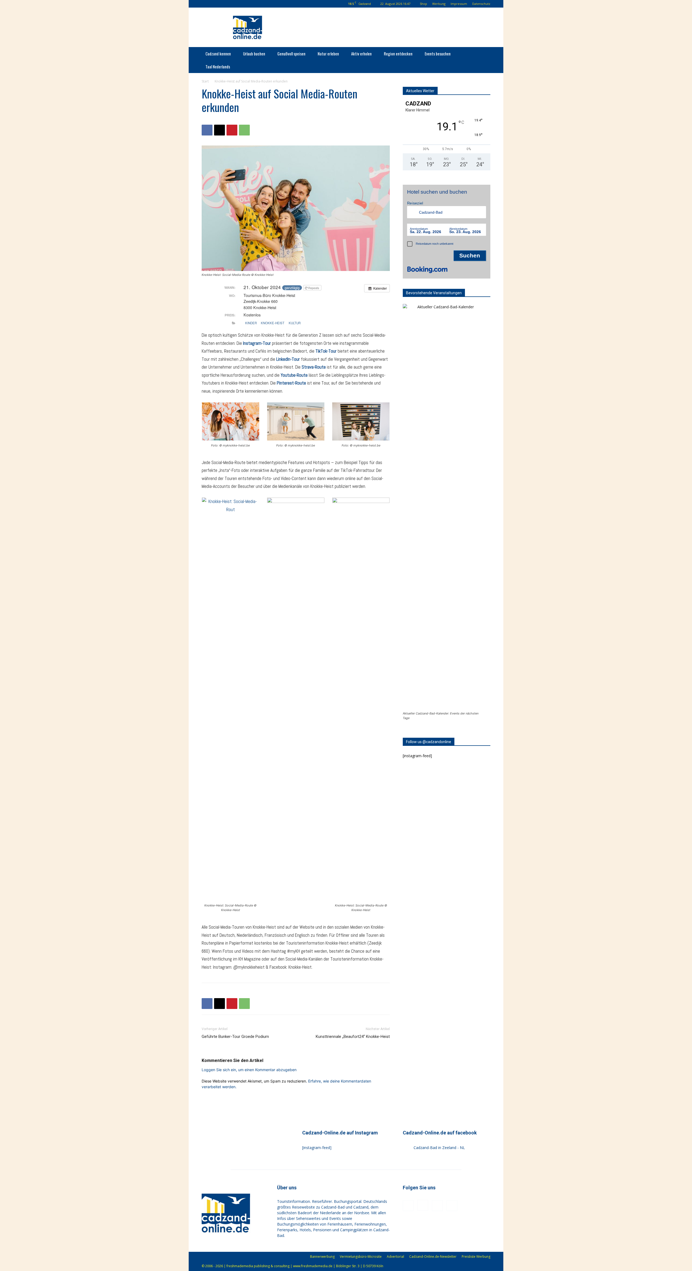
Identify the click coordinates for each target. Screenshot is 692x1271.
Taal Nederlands (217, 66)
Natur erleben (328, 54)
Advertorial (395, 1256)
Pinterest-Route (291, 383)
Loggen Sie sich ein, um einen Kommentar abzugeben (249, 1069)
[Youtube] (241, 4)
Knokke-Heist (272, 323)
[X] (219, 130)
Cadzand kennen (218, 54)
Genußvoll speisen (291, 54)
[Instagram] (223, 4)
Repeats (313, 288)
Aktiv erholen (361, 54)
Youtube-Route (294, 375)
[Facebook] (214, 4)
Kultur (295, 323)
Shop (423, 4)
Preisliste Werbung (476, 1256)
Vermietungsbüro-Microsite (361, 1256)
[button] (206, 4)
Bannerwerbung (322, 1256)
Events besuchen (438, 54)
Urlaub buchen (254, 54)
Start (205, 81)
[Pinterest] (232, 4)
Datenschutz (481, 4)
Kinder (251, 323)
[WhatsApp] (244, 130)
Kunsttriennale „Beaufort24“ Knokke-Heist (353, 1036)
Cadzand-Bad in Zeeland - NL (439, 1147)
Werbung (438, 4)
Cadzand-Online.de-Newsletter (433, 1256)
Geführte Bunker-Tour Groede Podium (235, 1036)
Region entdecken (398, 54)
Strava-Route (314, 367)
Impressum (459, 4)
